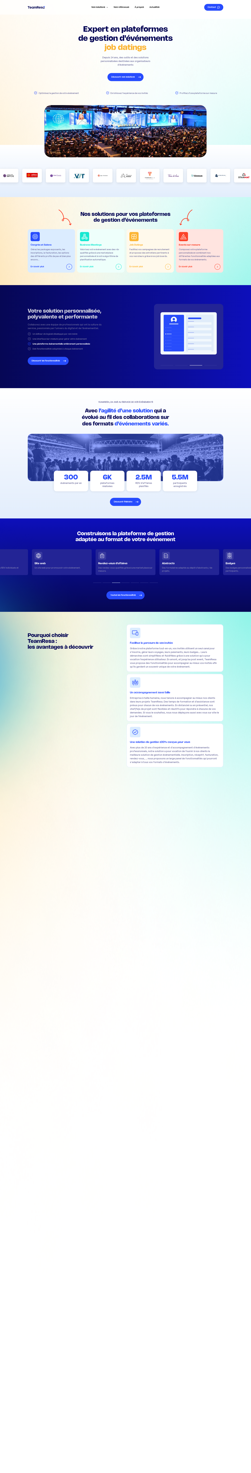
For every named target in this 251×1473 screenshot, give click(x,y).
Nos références (121, 7)
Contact (212, 7)
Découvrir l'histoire (123, 502)
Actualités (154, 7)
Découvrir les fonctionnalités (46, 361)
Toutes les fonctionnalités (123, 595)
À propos (139, 7)
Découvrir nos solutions (123, 77)
